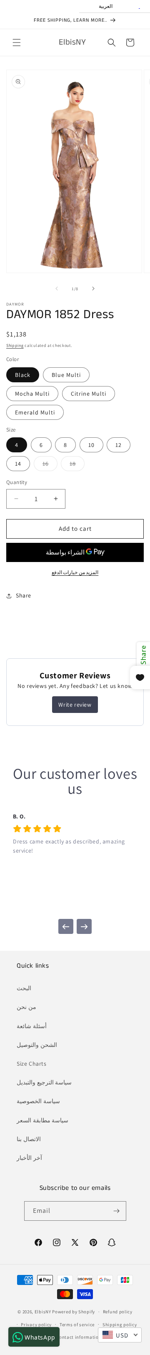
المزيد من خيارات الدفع (75, 572)
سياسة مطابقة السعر (42, 1120)
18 (77, 465)
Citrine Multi (88, 393)
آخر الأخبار (29, 1158)
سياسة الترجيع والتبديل (44, 1082)
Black (22, 375)
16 (50, 465)
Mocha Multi (32, 393)
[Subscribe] (117, 1211)
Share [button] (23, 595)
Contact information (78, 1337)
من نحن (26, 1007)
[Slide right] (93, 288)
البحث (24, 988)
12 (118, 445)
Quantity (16, 482)
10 (91, 445)
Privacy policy (36, 1324)
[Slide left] (57, 288)
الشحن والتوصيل (37, 1045)
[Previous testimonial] (65, 926)
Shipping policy (119, 1324)
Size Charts (32, 1063)
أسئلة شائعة (32, 1026)
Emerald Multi (35, 412)
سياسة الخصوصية (38, 1101)
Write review (74, 704)
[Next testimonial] (84, 926)
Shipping (15, 345)
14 (18, 463)
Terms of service (77, 1324)
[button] (17, 42)
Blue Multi (66, 375)
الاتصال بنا (29, 1139)
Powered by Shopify (73, 1312)
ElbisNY (43, 1312)
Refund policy (117, 1312)
